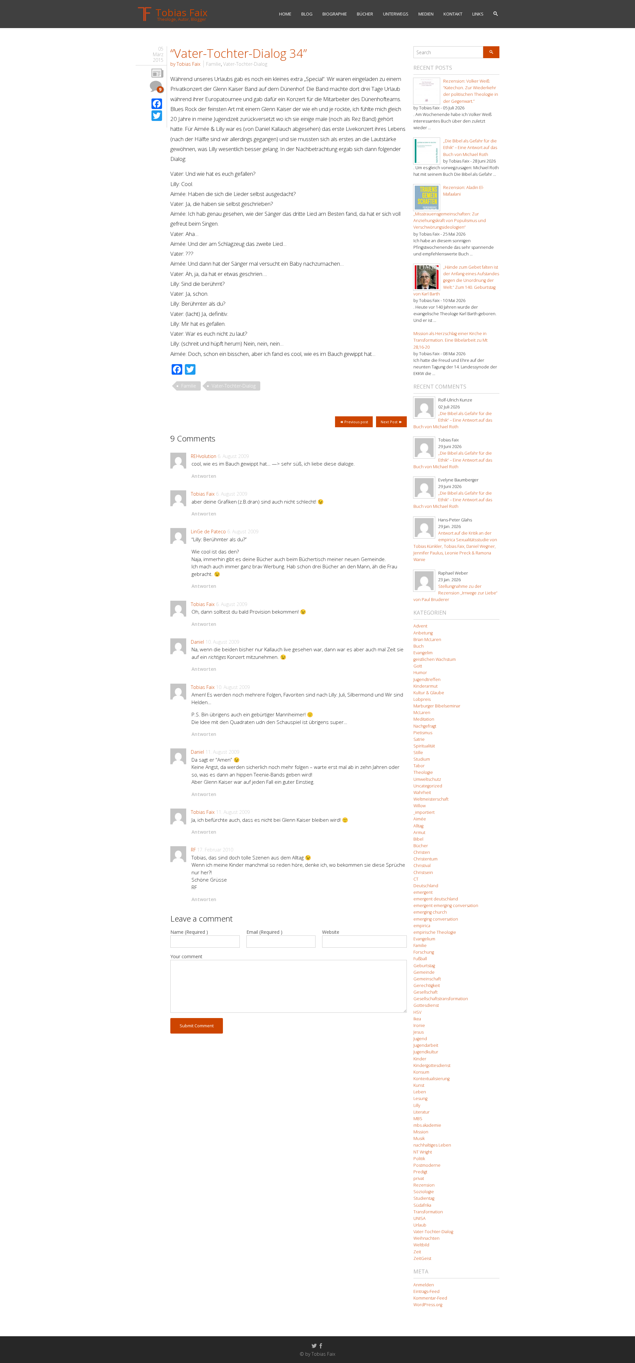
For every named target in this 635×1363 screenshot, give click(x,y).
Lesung (420, 1098)
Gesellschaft (425, 992)
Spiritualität (424, 746)
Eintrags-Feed (426, 1291)
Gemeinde (424, 972)
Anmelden (423, 1285)
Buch (418, 646)
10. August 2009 (222, 642)
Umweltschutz (427, 779)
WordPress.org (427, 1304)
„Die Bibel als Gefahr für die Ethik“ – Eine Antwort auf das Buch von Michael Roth (470, 147)
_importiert (424, 812)
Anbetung (423, 633)
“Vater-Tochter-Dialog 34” (238, 53)
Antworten (203, 476)
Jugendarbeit (425, 1045)
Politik (419, 1158)
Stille (418, 752)
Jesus (418, 1032)
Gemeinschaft (427, 979)
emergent (423, 892)
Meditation (423, 719)
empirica (421, 925)
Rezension (424, 1185)
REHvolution (203, 456)
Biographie (334, 14)
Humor (420, 672)
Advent (420, 626)
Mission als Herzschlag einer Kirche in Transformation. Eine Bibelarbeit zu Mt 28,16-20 (450, 340)
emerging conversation (435, 919)
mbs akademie (427, 1125)
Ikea (417, 1019)
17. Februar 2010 (215, 850)
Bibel (418, 839)
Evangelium (424, 939)
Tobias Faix (203, 494)
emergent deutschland (435, 899)
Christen (421, 852)
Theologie (423, 772)
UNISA (419, 1218)
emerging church (430, 912)
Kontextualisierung (431, 1078)
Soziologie (423, 1191)
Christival (422, 865)
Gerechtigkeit (426, 985)
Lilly (416, 1105)
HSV (417, 1012)
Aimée (419, 819)
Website (330, 932)
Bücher (365, 14)
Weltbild (421, 1245)
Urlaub (419, 1225)
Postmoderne (427, 1165)
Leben (419, 1092)
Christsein (423, 872)
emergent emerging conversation (445, 905)
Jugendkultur (425, 1052)
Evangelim (423, 653)
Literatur (421, 1112)
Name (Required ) (189, 932)
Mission (420, 1132)
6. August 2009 (233, 456)
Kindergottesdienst (431, 1065)
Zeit (417, 1252)
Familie (213, 64)
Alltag (418, 826)
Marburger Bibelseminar (436, 706)
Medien (426, 14)
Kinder (419, 1059)
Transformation (428, 1212)
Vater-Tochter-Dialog (245, 64)
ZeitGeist (422, 1258)
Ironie (419, 1025)
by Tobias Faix (185, 64)
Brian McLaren (427, 639)
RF (193, 850)
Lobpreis (422, 699)
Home (285, 14)
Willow (419, 806)
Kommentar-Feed (430, 1298)
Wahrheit (422, 792)
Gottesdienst (426, 1005)
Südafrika (422, 1205)
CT (415, 879)
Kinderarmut (425, 686)
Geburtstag (424, 965)
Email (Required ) (264, 932)
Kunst (418, 1085)
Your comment (186, 956)
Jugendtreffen (427, 679)
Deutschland (425, 886)
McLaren (421, 712)
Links (478, 14)
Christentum (425, 859)
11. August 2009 (222, 752)
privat (418, 1178)
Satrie (419, 739)
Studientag (423, 1198)
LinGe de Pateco (208, 531)
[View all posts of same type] (157, 73)
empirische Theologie (434, 932)
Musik (419, 1138)
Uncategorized (427, 786)
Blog (307, 14)
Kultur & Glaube (428, 693)
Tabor (419, 766)
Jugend (420, 1038)
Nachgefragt (424, 726)
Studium (421, 759)
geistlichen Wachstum (434, 659)
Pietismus (422, 733)
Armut (419, 832)
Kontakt (453, 14)
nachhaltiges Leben (432, 1145)
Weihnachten (426, 1238)
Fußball (420, 959)
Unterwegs (395, 14)
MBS (417, 1118)
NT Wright (422, 1152)
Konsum (421, 1072)
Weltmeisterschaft (430, 799)
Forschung (423, 952)
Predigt (420, 1172)
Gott (417, 666)
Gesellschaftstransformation (440, 999)
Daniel (197, 642)
